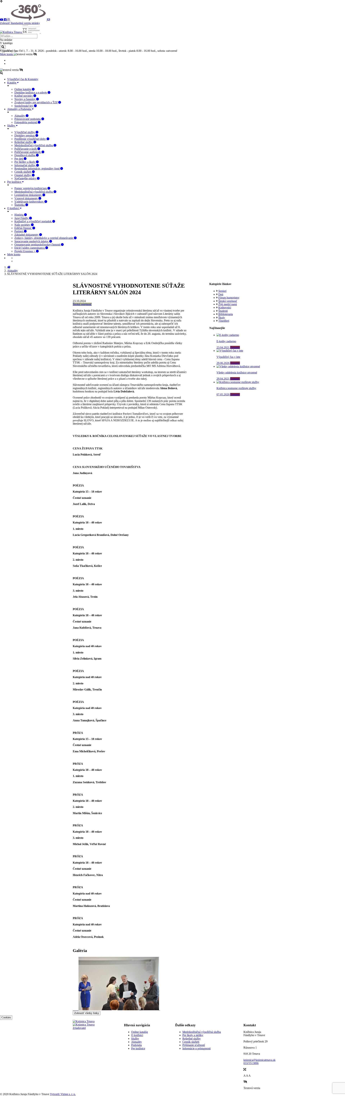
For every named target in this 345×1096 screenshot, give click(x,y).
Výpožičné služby (25, 132)
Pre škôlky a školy (25, 161)
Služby (11, 125)
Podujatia (136, 1045)
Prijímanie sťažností (193, 1045)
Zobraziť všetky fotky (86, 1013)
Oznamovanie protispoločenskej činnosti (37, 244)
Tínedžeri (223, 320)
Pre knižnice (14, 181)
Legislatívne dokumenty (28, 194)
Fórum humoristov (228, 297)
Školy (221, 317)
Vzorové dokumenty (26, 198)
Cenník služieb (23, 171)
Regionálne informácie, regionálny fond (37, 168)
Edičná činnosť (23, 228)
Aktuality (20, 115)
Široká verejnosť (82, 304)
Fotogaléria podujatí (26, 122)
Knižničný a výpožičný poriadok (33, 221)
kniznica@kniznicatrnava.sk (259, 1059)
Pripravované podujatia (27, 118)
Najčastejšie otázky (25, 178)
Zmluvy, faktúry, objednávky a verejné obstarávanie (44, 237)
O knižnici (13, 208)
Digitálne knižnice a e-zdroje (31, 92)
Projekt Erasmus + (25, 251)
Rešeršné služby (23, 142)
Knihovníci (224, 307)
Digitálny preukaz (24, 135)
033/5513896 (251, 1063)
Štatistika (19, 204)
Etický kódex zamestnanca (29, 247)
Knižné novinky (23, 95)
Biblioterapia (225, 314)
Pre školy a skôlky (192, 1035)
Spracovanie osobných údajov (31, 241)
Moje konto (7, 54)
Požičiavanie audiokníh (28, 152)
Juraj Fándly (21, 218)
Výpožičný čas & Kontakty (22, 79)
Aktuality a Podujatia (19, 109)
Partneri (19, 231)
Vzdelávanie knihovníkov (29, 201)
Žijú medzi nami (227, 304)
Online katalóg (23, 89)
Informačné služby (25, 165)
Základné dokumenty (26, 234)
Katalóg (12, 82)
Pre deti (19, 158)
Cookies (6, 1017)
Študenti (223, 310)
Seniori (222, 290)
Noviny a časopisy (25, 99)
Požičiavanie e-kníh (25, 148)
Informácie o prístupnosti (196, 1048)
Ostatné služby (23, 175)
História (19, 214)
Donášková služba (25, 155)
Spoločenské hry (24, 105)
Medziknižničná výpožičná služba (34, 145)
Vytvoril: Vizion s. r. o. (63, 1094)
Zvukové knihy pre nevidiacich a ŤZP (36, 102)
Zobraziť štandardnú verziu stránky (20, 23)
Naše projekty (22, 224)
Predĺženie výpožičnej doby (30, 138)
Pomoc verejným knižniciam (30, 188)
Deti (220, 294)
